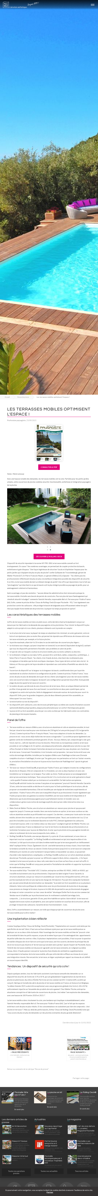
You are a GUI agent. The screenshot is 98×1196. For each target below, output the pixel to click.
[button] (47, 550)
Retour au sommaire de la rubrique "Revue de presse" (28, 1069)
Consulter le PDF (49, 467)
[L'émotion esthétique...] (5, 5)
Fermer (50, 1192)
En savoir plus (19, 1109)
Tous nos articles (81, 1171)
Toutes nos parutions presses (16, 1172)
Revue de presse (23, 397)
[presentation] (47, 547)
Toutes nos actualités (49, 1171)
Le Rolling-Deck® (88, 1092)
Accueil (7, 397)
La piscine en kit (54, 1092)
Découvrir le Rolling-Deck (49, 556)
